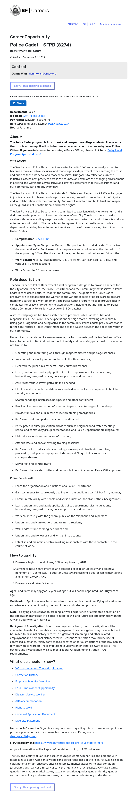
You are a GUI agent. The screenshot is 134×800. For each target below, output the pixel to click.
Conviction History (26, 675)
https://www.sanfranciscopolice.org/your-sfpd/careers (69, 743)
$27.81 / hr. (42, 239)
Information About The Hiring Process (39, 668)
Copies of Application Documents (36, 714)
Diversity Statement (27, 720)
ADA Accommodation (28, 701)
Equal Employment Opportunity (35, 688)
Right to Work (24, 707)
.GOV (73, 24)
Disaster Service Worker (30, 694)
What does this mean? (58, 124)
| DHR (89, 24)
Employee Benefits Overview (33, 681)
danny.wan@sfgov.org (43, 73)
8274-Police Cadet (34, 116)
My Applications (110, 24)
